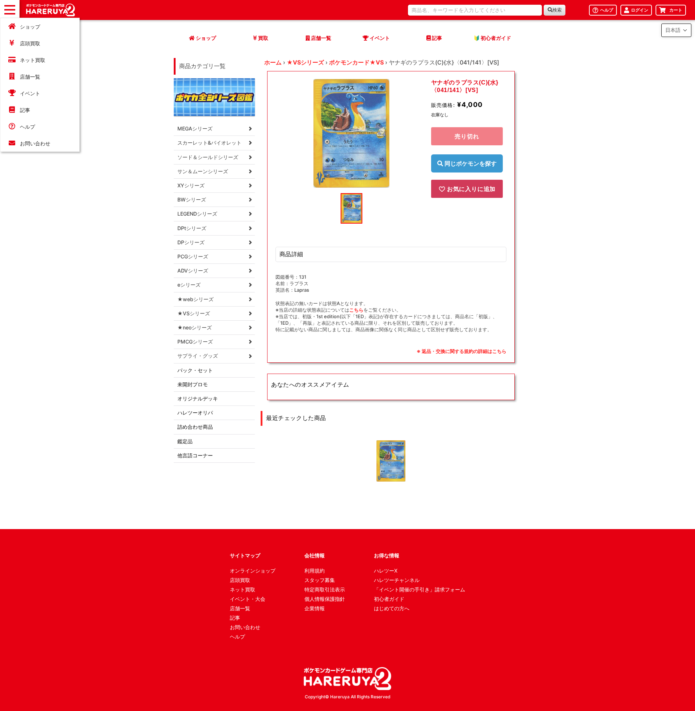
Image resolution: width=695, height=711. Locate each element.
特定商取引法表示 (324, 589)
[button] (676, 30)
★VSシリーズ (305, 62)
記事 (25, 110)
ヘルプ (27, 127)
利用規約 (314, 570)
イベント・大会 (247, 599)
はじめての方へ (391, 608)
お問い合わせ (35, 143)
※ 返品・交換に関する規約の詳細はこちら (461, 351)
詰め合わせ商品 (195, 427)
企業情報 (314, 608)
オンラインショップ (252, 570)
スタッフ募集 (319, 580)
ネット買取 (32, 60)
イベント (30, 93)
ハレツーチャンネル (397, 580)
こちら (356, 310)
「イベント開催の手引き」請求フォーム (419, 589)
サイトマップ (245, 555)
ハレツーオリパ (195, 412)
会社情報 (314, 555)
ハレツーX (385, 570)
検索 (557, 10)
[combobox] (475, 10)
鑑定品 (185, 441)
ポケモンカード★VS (356, 62)
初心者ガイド (389, 599)
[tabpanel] (351, 133)
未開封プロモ (192, 384)
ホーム (273, 62)
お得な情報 (386, 555)
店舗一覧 (30, 77)
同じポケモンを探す (470, 163)
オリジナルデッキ (197, 398)
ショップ (30, 27)
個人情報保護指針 (324, 599)
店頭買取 (30, 43)
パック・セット (195, 370)
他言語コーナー (195, 455)
